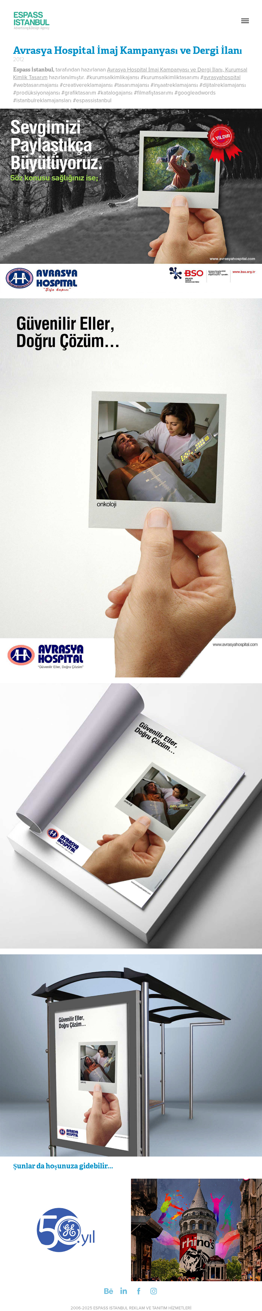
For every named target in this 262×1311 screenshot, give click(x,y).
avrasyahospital (222, 77)
